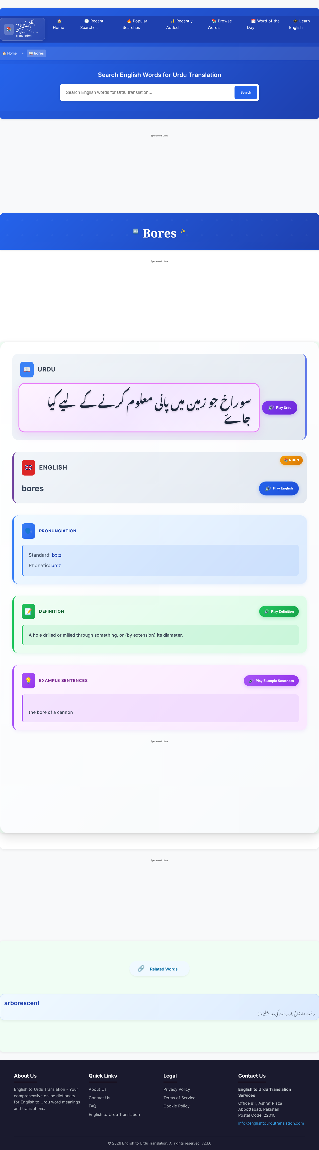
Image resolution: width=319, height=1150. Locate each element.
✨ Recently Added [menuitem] (179, 24)
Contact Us (99, 1097)
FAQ (92, 1105)
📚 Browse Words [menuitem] (220, 24)
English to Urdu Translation (114, 1114)
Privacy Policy (176, 1089)
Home (12, 53)
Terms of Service (179, 1097)
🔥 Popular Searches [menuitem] (135, 24)
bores (39, 53)
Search (245, 92)
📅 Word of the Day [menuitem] (263, 24)
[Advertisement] (159, 173)
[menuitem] (22, 29)
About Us (97, 1089)
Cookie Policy (176, 1105)
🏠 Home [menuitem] (58, 24)
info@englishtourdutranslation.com (271, 1123)
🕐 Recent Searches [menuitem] (91, 24)
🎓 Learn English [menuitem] (299, 24)
